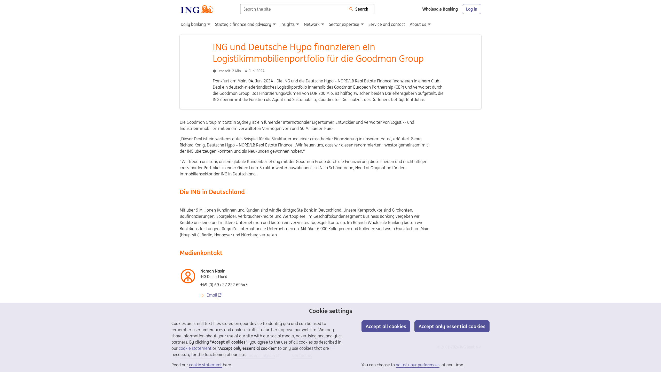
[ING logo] (197, 9)
